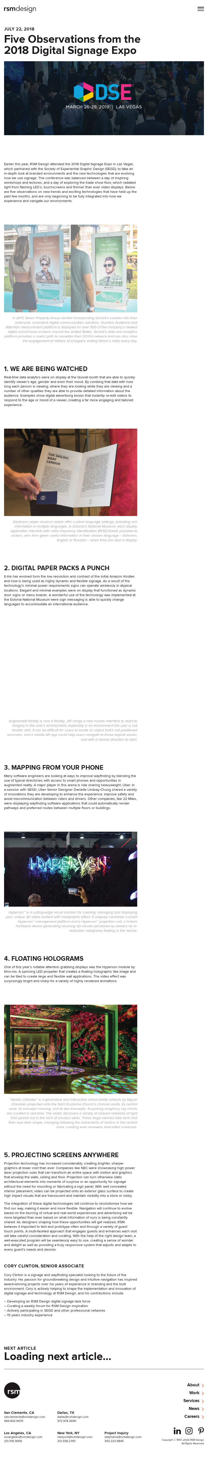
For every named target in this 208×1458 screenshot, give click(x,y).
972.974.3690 (66, 1421)
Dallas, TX (65, 1413)
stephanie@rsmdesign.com (123, 1437)
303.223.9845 (114, 1441)
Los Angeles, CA (17, 1433)
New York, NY (68, 1433)
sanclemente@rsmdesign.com (24, 1417)
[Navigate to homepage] (20, 9)
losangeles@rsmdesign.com (23, 1437)
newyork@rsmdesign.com (74, 1437)
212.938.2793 (66, 1441)
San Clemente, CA (19, 1413)
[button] (201, 9)
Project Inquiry (116, 1433)
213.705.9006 (13, 1441)
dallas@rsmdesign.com (73, 1417)
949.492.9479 (13, 1421)
